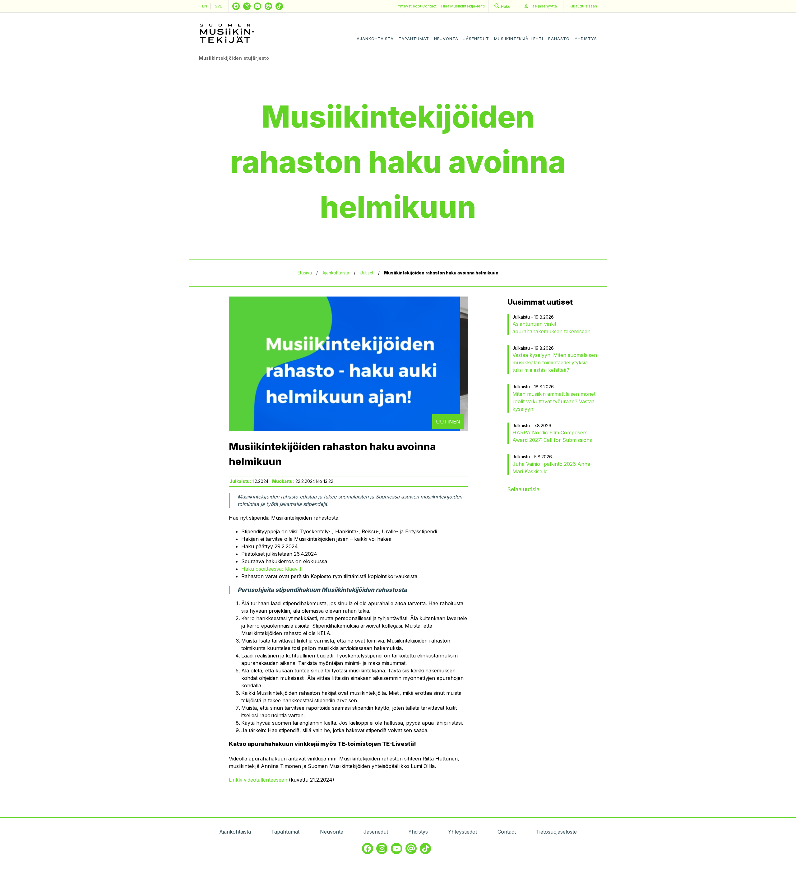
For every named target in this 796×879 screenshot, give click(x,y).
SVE (218, 6)
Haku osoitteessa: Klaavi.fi (272, 569)
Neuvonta (446, 38)
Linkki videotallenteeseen (258, 780)
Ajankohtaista (375, 38)
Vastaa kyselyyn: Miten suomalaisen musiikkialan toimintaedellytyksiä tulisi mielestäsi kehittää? (554, 362)
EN (204, 6)
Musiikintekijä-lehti (518, 38)
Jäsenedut (476, 38)
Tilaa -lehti (462, 6)
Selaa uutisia (523, 489)
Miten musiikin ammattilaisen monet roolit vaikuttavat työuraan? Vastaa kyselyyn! (553, 401)
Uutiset (366, 272)
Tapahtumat (414, 38)
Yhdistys (586, 38)
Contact (429, 6)
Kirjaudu (583, 6)
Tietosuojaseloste (556, 832)
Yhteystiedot (410, 6)
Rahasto (559, 38)
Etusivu (305, 272)
